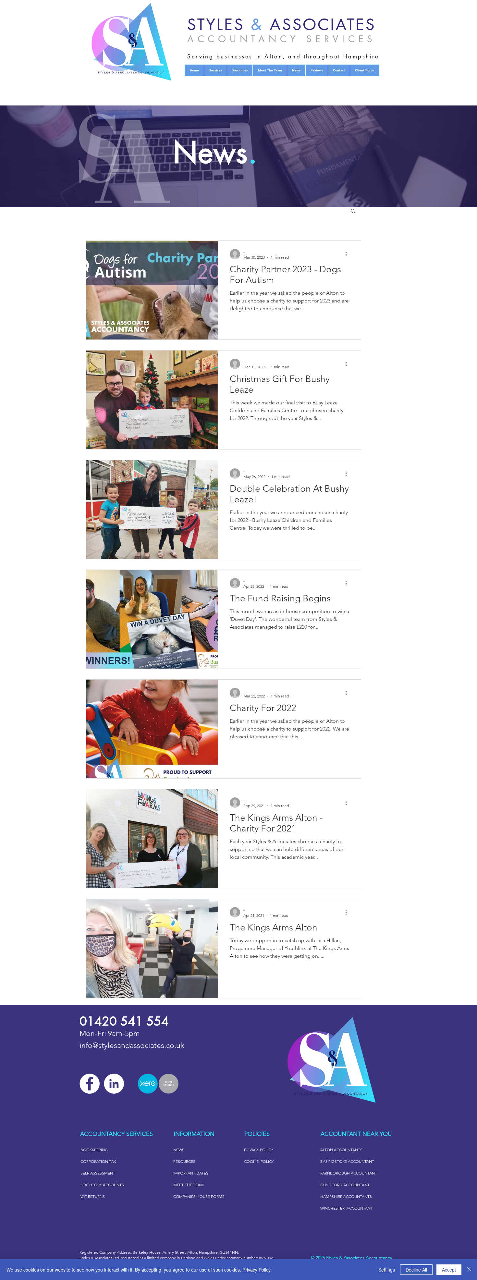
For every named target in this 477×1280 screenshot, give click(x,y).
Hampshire (208, 1252)
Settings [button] (386, 1269)
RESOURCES (184, 1161)
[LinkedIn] (114, 1084)
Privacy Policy (256, 1269)
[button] (353, 211)
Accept (449, 1269)
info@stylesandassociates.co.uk (132, 1045)
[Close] (469, 1269)
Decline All (416, 1269)
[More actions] (348, 254)
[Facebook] (90, 1084)
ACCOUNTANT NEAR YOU (356, 1134)
